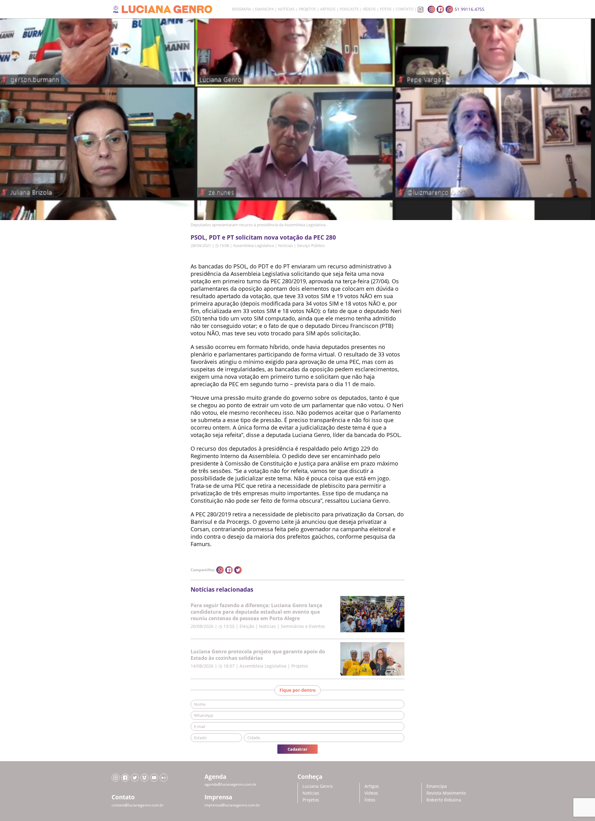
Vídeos (369, 9)
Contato (404, 9)
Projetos (307, 9)
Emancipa (264, 9)
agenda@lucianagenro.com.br (231, 784)
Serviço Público (311, 245)
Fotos (386, 9)
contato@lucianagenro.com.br (138, 805)
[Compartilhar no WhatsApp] (220, 570)
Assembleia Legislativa (253, 245)
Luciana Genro (317, 786)
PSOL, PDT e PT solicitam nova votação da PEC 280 (263, 237)
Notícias (286, 9)
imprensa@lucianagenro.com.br (232, 805)
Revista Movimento (446, 793)
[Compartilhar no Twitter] (238, 570)
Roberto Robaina (443, 800)
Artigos (328, 9)
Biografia (241, 9)
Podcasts (349, 9)
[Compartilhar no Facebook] (229, 570)
